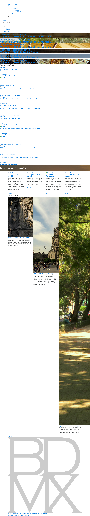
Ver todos (11, 436)
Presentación (14, 8)
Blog (12, 13)
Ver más (10, 193)
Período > (7, 25)
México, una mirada (16, 11)
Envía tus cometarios (43, 513)
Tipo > (7, 28)
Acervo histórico (15, 10)
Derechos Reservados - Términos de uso (18, 515)
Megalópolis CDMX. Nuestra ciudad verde (69, 426)
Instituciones (23, 513)
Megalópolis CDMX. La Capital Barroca (43, 273)
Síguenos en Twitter (32, 513)
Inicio (4, 19)
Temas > (7, 26)
